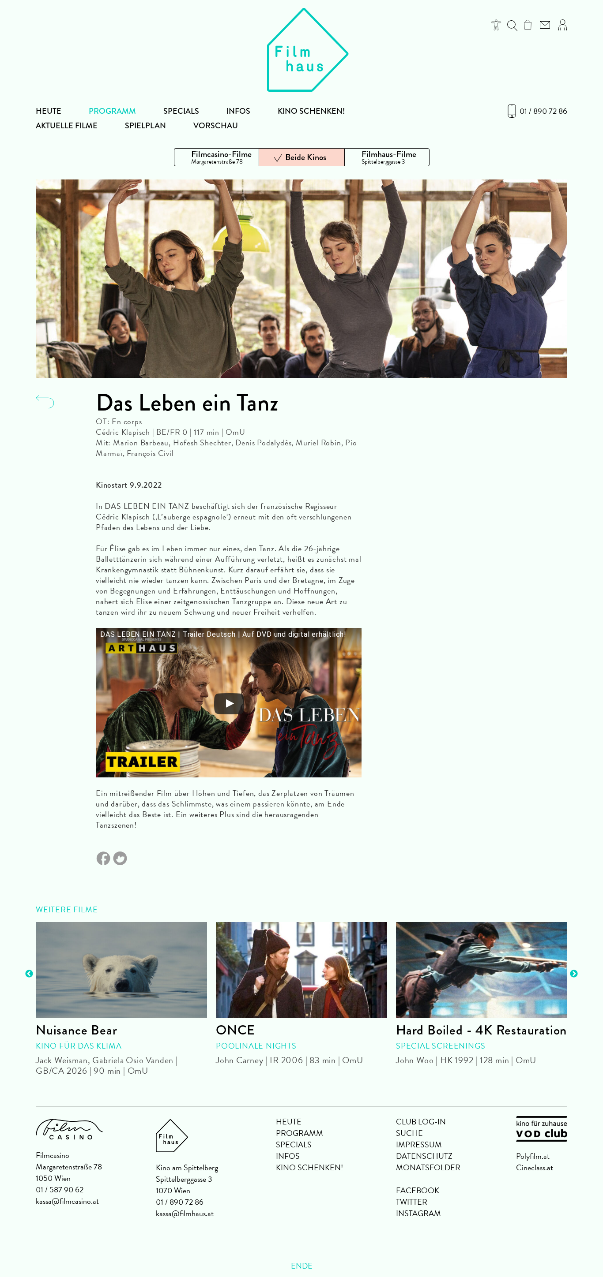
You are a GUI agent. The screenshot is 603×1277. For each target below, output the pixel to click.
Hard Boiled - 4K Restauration (481, 1030)
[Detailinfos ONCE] (301, 970)
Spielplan (145, 126)
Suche (409, 1133)
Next (573, 974)
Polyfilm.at (533, 1156)
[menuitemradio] (216, 157)
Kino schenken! (311, 111)
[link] (527, 25)
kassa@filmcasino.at (67, 1201)
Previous (29, 974)
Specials (181, 111)
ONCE (235, 1030)
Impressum (419, 1144)
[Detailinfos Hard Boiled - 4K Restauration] (481, 970)
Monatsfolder (428, 1167)
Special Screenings (440, 1046)
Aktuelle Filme (67, 126)
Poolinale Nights (256, 1046)
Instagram (418, 1213)
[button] (496, 24)
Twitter (411, 1202)
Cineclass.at (534, 1167)
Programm (112, 111)
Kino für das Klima (78, 1046)
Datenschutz (424, 1156)
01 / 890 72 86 (543, 111)
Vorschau (215, 126)
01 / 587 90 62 (59, 1189)
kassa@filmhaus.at (185, 1213)
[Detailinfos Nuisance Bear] (121, 970)
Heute (48, 111)
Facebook (417, 1190)
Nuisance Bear (76, 1030)
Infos (238, 111)
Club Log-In (421, 1122)
